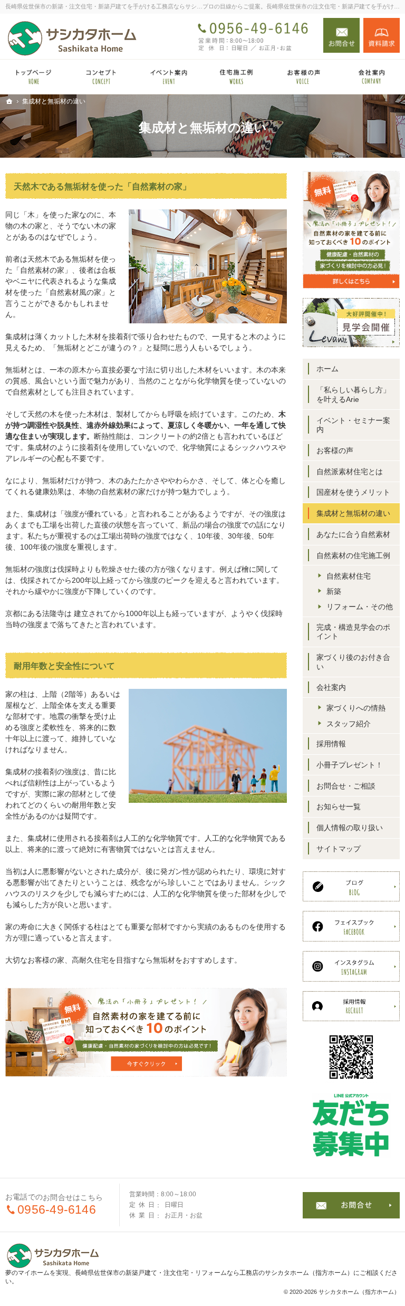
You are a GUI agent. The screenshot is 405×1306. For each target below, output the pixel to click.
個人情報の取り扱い (349, 827)
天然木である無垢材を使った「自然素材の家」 (102, 186)
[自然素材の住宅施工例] (236, 77)
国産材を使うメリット (353, 492)
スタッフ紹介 (348, 723)
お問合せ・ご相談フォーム (351, 1205)
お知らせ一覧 (338, 806)
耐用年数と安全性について (64, 665)
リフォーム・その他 (359, 606)
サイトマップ (338, 848)
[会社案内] (371, 77)
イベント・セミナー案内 (353, 425)
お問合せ (341, 35)
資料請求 (381, 35)
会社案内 (331, 687)
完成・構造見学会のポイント (353, 632)
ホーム (327, 368)
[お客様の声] (304, 77)
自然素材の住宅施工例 (353, 555)
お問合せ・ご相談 (345, 786)
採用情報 (331, 744)
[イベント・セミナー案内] (168, 77)
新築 (333, 591)
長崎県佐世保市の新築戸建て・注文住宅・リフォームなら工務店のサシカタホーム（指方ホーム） (214, 1272)
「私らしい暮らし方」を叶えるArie (353, 395)
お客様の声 (334, 450)
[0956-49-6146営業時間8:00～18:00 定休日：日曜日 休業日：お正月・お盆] (254, 35)
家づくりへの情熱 (355, 708)
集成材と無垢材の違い (353, 513)
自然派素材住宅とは (349, 471)
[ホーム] (34, 77)
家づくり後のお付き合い (353, 662)
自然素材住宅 (348, 576)
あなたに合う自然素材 (353, 534)
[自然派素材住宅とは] (101, 77)
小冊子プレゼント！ (349, 765)
